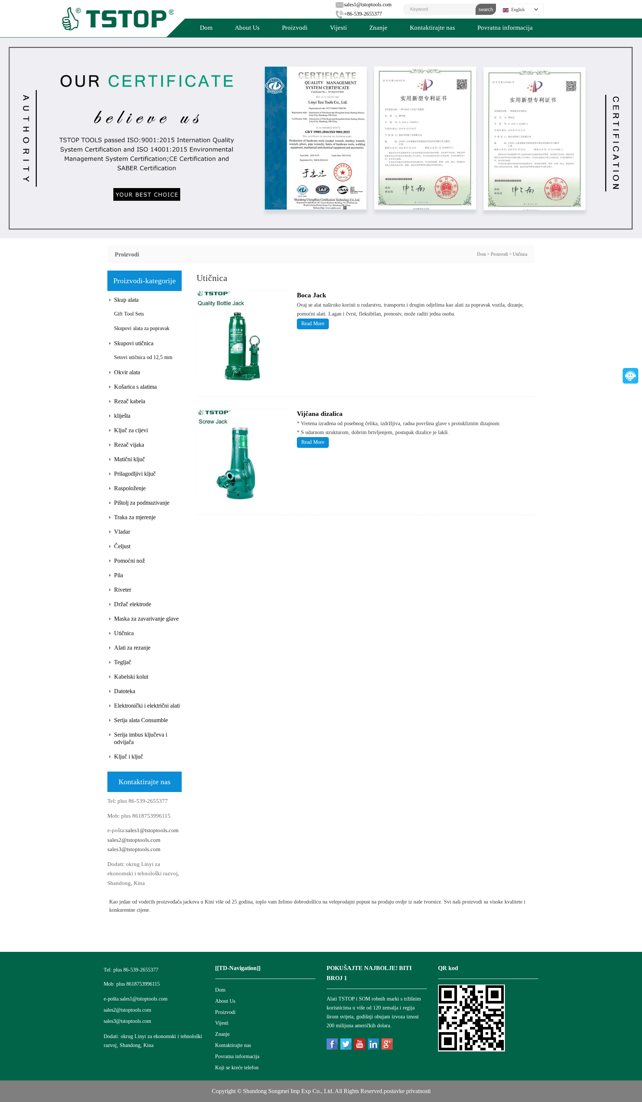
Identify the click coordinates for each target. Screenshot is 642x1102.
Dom (206, 27)
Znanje (378, 27)
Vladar (122, 532)
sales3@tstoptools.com (133, 849)
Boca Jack (311, 295)
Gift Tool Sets (129, 314)
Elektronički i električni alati (147, 705)
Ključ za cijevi (131, 430)
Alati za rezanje (132, 647)
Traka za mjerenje (135, 517)
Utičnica (520, 254)
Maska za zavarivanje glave (146, 618)
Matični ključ (129, 459)
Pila (118, 575)
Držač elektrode (132, 604)
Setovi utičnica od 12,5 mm (143, 357)
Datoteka (124, 691)
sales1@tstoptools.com (368, 4)
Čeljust (122, 546)
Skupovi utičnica (133, 343)
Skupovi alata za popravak (141, 328)
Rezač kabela (129, 401)
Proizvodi (295, 27)
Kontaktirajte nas (432, 27)
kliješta (122, 416)
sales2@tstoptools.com (133, 840)
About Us (247, 27)
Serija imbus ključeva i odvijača (140, 738)
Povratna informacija (505, 27)
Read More (312, 323)
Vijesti (338, 27)
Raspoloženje (130, 488)
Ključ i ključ (128, 756)
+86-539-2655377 (363, 14)
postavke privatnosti (407, 1091)
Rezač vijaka (129, 445)
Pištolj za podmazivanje (141, 503)
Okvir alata (127, 372)
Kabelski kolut (131, 676)
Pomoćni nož (129, 561)
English (518, 9)
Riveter (122, 589)
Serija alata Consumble (141, 720)
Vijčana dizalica (320, 413)
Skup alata (126, 300)
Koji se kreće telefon (237, 1067)
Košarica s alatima (135, 387)
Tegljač (122, 662)
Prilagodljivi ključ (135, 474)
